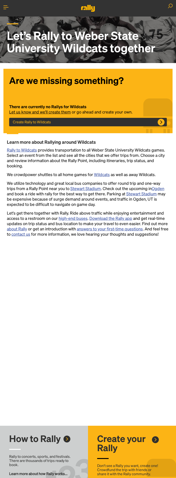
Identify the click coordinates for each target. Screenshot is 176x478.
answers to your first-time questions (110, 228)
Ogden (158, 188)
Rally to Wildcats (22, 149)
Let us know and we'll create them (40, 111)
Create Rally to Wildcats (32, 121)
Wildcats (102, 174)
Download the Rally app (110, 218)
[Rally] (88, 8)
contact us (20, 234)
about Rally (17, 228)
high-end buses (73, 218)
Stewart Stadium (85, 188)
